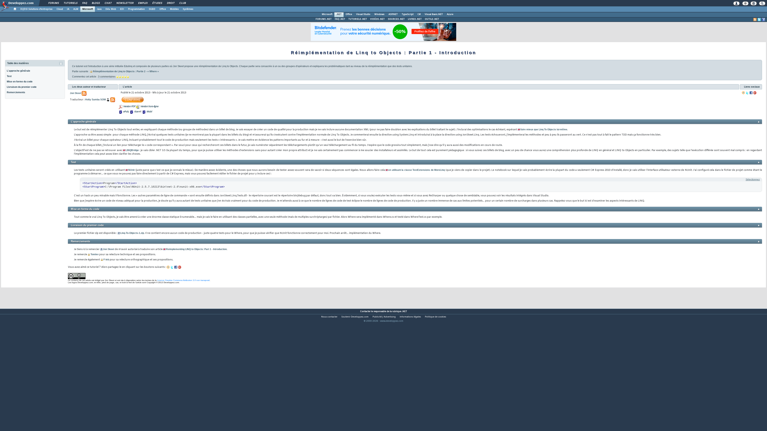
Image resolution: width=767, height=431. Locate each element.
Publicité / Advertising (384, 316)
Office (162, 9)
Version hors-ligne (149, 106)
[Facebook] (751, 92)
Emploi (143, 3)
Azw (136, 111)
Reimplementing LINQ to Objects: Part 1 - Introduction (196, 249)
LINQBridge (132, 150)
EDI (122, 9)
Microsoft (87, 9)
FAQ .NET (340, 19)
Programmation (136, 9)
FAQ (84, 3)
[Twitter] (747, 92)
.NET (339, 14)
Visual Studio (363, 14)
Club (182, 3)
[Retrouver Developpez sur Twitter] (759, 19)
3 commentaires (106, 76)
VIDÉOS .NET (377, 19)
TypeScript (407, 14)
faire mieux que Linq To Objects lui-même (544, 129)
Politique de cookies (435, 316)
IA (68, 9)
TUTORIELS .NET (357, 19)
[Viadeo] (743, 92)
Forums (53, 3)
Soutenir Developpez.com (355, 316)
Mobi (149, 111)
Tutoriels (70, 3)
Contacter (365, 311)
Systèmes (188, 9)
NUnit (131, 170)
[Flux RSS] (755, 19)
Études (157, 3)
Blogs (95, 3)
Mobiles (174, 9)
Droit (170, 3)
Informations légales (410, 316)
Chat (108, 3)
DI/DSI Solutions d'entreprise (36, 9)
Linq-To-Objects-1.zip (132, 233)
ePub (125, 111)
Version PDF (129, 106)
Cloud (60, 9)
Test (9, 76)
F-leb (106, 259)
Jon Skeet (108, 249)
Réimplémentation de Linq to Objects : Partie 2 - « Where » (126, 71)
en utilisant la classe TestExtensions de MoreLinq (416, 170)
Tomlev (94, 254)
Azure (450, 14)
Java (99, 9)
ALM (75, 9)
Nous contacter (329, 316)
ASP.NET (393, 14)
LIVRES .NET (415, 19)
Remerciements (16, 92)
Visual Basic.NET (434, 14)
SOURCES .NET (396, 19)
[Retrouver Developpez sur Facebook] (763, 19)
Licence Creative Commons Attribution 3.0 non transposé (183, 280)
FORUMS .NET (324, 19)
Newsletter (125, 3)
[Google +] (754, 92)
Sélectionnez (753, 179)
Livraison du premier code (22, 87)
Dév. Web (110, 9)
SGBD (152, 9)
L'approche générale (18, 70)
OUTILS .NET (432, 19)
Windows (379, 14)
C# (419, 14)
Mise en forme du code (20, 81)
